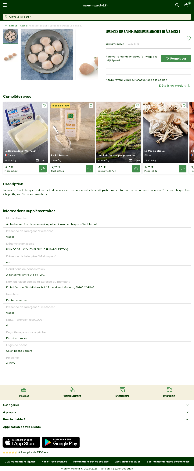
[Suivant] (93, 54)
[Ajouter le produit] (43, 168)
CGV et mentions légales (20, 461)
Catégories (11, 405)
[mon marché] (97, 5)
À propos (9, 412)
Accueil (24, 25)
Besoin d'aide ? (14, 419)
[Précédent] (26, 54)
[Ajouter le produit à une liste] (188, 38)
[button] (25, 138)
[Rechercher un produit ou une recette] (177, 5)
